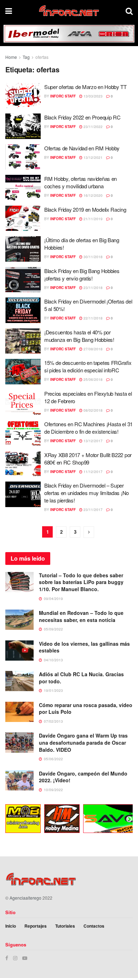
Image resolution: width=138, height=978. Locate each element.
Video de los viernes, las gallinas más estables (84, 647)
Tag (26, 57)
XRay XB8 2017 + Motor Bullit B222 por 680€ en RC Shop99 (88, 458)
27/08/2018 (92, 348)
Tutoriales (65, 926)
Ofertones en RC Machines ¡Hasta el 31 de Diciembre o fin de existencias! (88, 427)
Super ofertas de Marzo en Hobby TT (85, 86)
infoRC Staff (63, 96)
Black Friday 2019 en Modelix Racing (85, 209)
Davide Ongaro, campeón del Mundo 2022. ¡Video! (83, 777)
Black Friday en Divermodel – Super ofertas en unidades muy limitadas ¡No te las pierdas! (86, 493)
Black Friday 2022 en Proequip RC (82, 117)
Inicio (10, 926)
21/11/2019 (92, 218)
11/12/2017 (92, 471)
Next (129, 819)
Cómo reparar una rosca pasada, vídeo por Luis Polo (85, 708)
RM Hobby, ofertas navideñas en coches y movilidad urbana (80, 182)
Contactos (94, 926)
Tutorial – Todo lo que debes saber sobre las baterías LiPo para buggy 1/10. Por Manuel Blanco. (81, 582)
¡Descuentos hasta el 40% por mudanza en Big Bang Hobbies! (79, 335)
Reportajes (35, 926)
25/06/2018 (92, 379)
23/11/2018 (92, 287)
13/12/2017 (92, 440)
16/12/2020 (92, 195)
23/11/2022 (92, 126)
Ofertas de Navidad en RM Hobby (82, 148)
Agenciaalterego (25, 898)
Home (11, 57)
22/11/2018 (92, 318)
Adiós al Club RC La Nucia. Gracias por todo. (81, 678)
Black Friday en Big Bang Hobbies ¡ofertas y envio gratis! (81, 274)
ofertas (41, 57)
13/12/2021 (92, 157)
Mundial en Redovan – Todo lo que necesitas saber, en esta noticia (81, 616)
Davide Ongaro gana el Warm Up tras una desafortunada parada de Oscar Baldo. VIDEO (83, 742)
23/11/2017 (92, 509)
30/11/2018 (92, 256)
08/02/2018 (92, 410)
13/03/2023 (92, 96)
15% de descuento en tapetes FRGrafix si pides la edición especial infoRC (87, 366)
